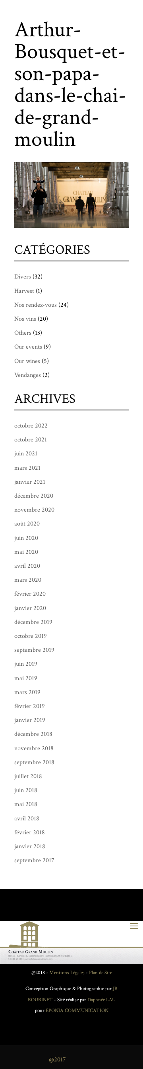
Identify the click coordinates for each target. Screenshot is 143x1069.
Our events (28, 347)
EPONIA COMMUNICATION (77, 1010)
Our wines (27, 361)
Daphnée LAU (101, 999)
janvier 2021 (29, 482)
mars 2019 (27, 692)
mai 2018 (25, 804)
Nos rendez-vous (35, 305)
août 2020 (27, 524)
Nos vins (25, 319)
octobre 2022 (31, 426)
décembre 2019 (33, 622)
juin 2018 (25, 790)
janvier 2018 (29, 846)
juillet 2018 (28, 776)
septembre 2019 (34, 650)
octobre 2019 (30, 636)
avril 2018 (26, 818)
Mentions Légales (67, 972)
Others (22, 333)
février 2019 (29, 706)
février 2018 (29, 832)
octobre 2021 (30, 439)
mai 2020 (26, 552)
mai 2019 (25, 678)
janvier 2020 (30, 608)
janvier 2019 (29, 720)
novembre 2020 (34, 510)
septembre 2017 (34, 860)
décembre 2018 (33, 734)
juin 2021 (25, 453)
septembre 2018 (34, 762)
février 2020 (30, 594)
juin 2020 (26, 538)
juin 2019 (25, 664)
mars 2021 (27, 468)
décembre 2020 (33, 496)
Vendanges (27, 375)
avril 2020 (27, 566)
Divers (22, 277)
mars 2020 (27, 580)
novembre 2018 (34, 748)
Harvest (24, 291)
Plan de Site (100, 972)
